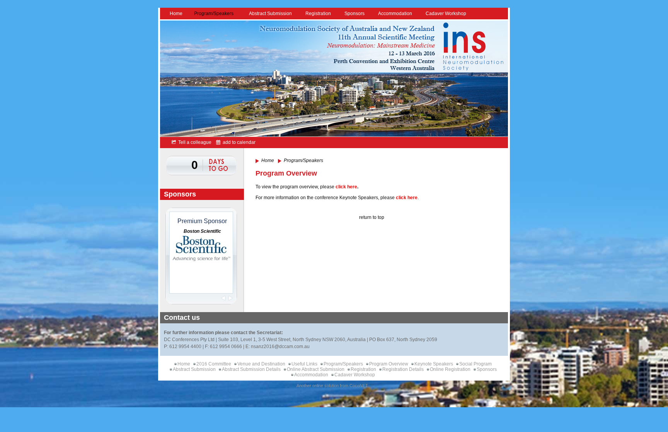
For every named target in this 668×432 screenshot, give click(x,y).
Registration (318, 13)
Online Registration (450, 369)
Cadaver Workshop (446, 13)
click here (346, 187)
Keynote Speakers (433, 364)
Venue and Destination (261, 364)
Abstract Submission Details (251, 369)
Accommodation (395, 13)
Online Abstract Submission (315, 369)
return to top (371, 217)
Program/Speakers (213, 13)
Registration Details (403, 369)
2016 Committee (213, 364)
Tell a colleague (193, 142)
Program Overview (388, 364)
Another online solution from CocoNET (332, 385)
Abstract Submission (270, 13)
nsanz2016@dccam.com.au (280, 346)
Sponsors (354, 13)
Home (176, 13)
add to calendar (238, 142)
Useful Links (304, 364)
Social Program (475, 364)
